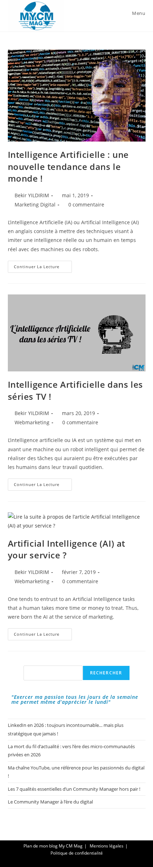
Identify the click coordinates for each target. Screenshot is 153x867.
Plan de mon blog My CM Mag (53, 846)
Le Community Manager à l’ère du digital (50, 802)
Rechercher (106, 673)
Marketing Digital (35, 204)
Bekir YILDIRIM (32, 195)
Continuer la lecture (43, 268)
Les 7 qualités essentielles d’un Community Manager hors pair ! (74, 789)
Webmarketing (32, 422)
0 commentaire (86, 204)
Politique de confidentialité (77, 853)
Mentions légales (106, 846)
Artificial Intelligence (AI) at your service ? (67, 549)
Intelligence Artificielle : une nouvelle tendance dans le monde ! (68, 166)
